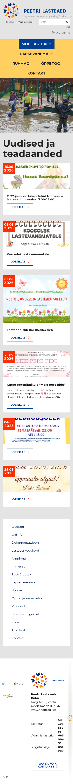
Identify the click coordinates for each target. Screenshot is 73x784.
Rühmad (21, 64)
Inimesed (19, 566)
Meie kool (10, 21)
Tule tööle (19, 630)
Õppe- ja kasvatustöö (27, 598)
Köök (15, 622)
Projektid (18, 606)
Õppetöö (50, 64)
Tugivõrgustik (21, 574)
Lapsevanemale (36, 54)
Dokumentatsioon (25, 542)
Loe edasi (18, 207)
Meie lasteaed (25, 21)
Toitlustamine (61, 32)
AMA (6, 777)
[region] (70, 721)
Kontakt (36, 73)
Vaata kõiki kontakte (47, 765)
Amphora (19, 558)
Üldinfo (17, 534)
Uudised (18, 526)
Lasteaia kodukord (25, 550)
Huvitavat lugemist (25, 614)
